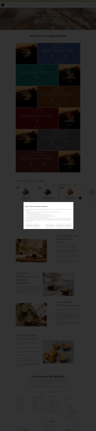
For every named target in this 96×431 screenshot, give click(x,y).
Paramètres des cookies (32, 225)
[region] (48, 215)
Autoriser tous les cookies (63, 225)
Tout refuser (50, 225)
